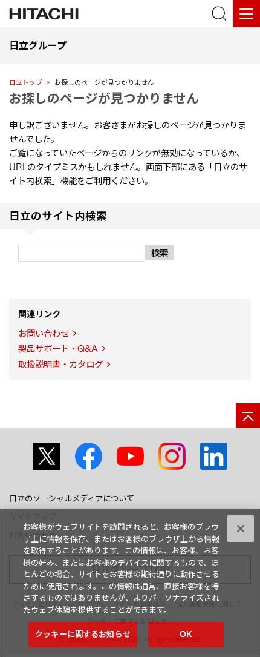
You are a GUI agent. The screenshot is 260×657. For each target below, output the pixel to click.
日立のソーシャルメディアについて (71, 498)
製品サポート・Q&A (58, 348)
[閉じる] (240, 528)
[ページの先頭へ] (248, 415)
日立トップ (25, 82)
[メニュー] (246, 13)
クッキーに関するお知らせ (83, 634)
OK (186, 634)
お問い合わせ (43, 333)
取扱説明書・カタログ (60, 364)
